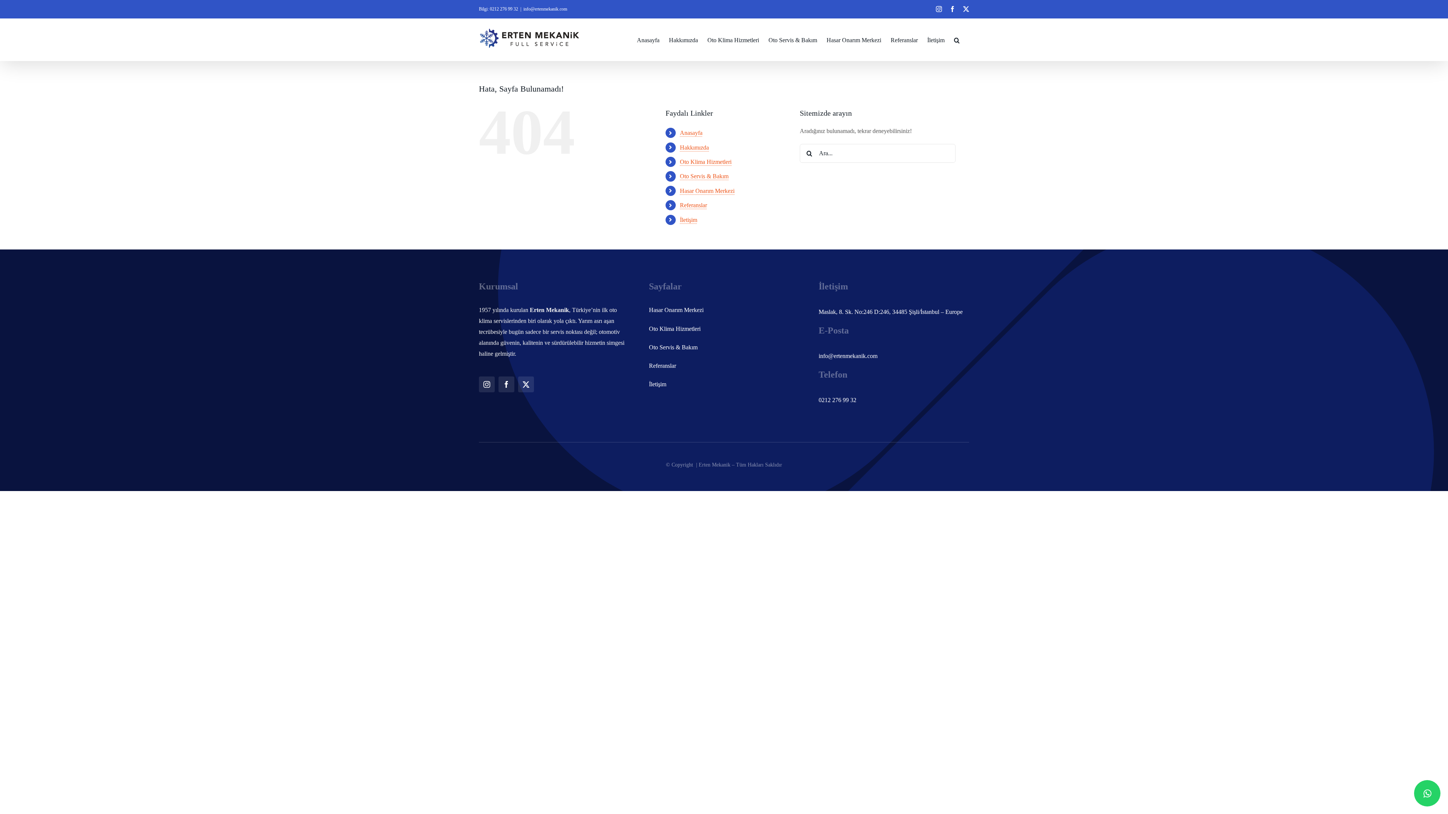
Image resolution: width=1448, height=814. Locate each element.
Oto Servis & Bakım (704, 176)
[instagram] (487, 384)
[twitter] (526, 384)
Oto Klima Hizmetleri (706, 162)
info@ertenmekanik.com (545, 9)
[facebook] (506, 384)
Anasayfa (691, 133)
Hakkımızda (694, 147)
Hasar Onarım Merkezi (707, 191)
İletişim (688, 220)
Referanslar (693, 205)
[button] (957, 39)
